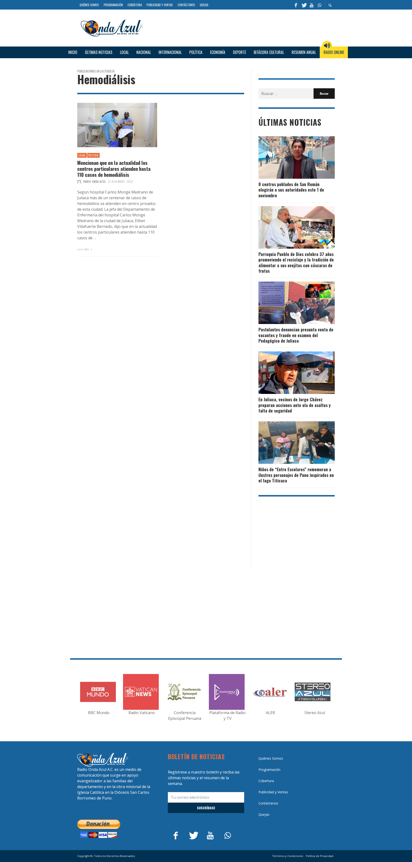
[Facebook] (295, 5)
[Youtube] (311, 5)
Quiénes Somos (270, 758)
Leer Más (83, 249)
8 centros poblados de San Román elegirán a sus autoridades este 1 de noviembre (291, 190)
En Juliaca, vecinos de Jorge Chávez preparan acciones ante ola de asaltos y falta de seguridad (294, 405)
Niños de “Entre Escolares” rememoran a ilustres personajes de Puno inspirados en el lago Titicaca (296, 475)
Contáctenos (268, 803)
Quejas (263, 814)
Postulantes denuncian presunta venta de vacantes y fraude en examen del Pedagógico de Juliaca (295, 335)
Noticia (93, 155)
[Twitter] (303, 5)
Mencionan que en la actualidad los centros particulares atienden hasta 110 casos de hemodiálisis (113, 169)
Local (82, 155)
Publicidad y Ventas (273, 792)
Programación (269, 769)
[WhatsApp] (319, 5)
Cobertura (266, 780)
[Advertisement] (240, 27)
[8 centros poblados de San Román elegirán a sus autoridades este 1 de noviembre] (289, 157)
